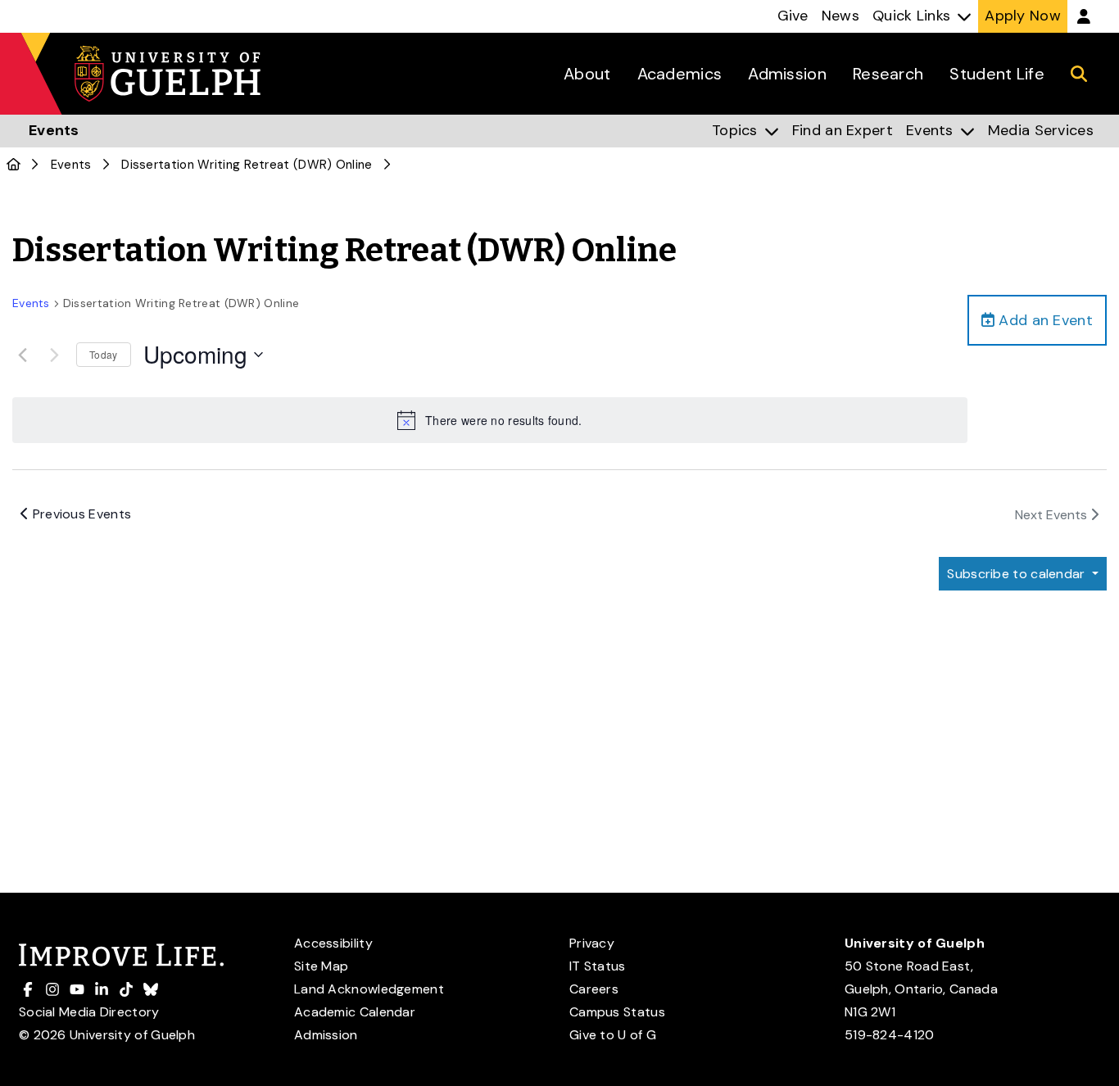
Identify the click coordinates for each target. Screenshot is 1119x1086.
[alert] (489, 420)
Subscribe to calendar (1018, 573)
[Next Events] (54, 354)
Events (71, 164)
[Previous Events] (22, 354)
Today (103, 354)
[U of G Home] (13, 164)
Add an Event (1043, 320)
